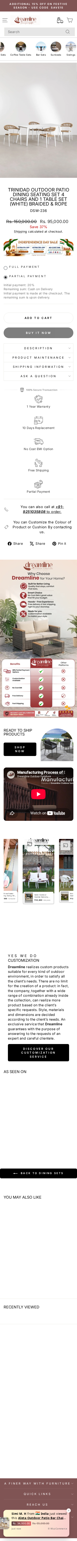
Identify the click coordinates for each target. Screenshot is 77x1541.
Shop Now (20, 749)
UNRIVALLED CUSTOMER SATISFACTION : (37, 1517)
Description (38, 348)
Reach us (37, 1504)
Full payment (24, 266)
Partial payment (28, 276)
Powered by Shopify (38, 1534)
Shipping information (38, 366)
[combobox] (39, 32)
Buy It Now (38, 333)
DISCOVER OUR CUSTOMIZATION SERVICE (38, 1052)
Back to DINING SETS (41, 1173)
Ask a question (38, 376)
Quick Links (37, 1494)
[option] (38, 870)
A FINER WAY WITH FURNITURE (37, 1483)
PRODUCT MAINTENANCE (38, 357)
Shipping (20, 231)
